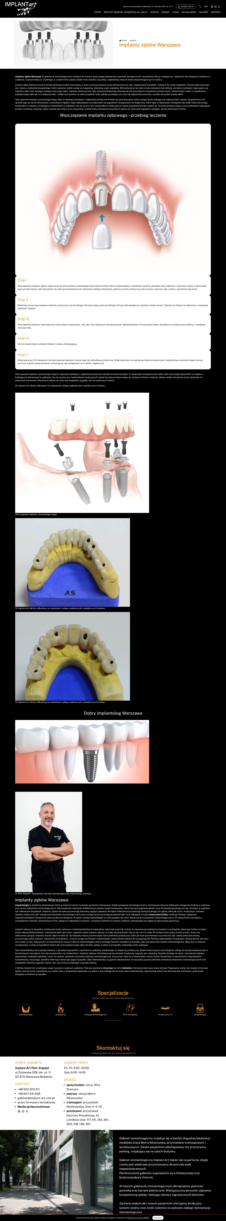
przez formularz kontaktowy (36, 1102)
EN (206, 6)
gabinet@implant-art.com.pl (36, 1098)
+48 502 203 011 (29, 1089)
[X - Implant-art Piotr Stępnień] (219, 6)
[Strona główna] (21, 9)
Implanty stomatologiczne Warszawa (148, 6)
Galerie (203, 12)
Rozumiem (158, 1218)
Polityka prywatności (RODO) (138, 1218)
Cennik (165, 12)
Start (97, 12)
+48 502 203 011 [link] (186, 7)
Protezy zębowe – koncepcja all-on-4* (126, 12)
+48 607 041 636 (29, 1093)
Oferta (154, 12)
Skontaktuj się (113, 1048)
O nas (175, 12)
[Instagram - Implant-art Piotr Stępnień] (215, 6)
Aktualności (189, 12)
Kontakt (216, 12)
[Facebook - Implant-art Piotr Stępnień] (212, 6)
